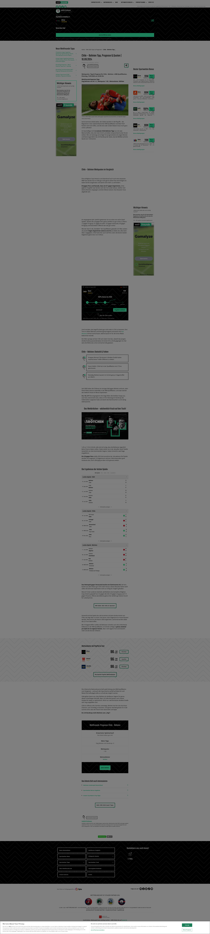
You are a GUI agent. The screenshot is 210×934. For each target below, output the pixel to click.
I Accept (187, 925)
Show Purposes (187, 929)
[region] (105, 927)
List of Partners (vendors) (97, 930)
